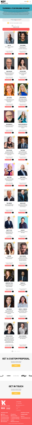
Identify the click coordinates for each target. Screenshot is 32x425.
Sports (13, 420)
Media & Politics (14, 415)
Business (3, 414)
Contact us (13, 20)
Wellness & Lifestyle (15, 421)
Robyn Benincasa (23, 97)
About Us (22, 416)
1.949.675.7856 (19, 403)
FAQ (17, 408)
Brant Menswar (23, 256)
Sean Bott (23, 230)
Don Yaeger (23, 150)
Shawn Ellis (22, 283)
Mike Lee (9, 45)
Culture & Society (5, 415)
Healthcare (14, 414)
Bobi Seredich (9, 309)
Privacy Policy (19, 410)
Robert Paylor (9, 230)
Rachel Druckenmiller (22, 124)
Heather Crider (23, 71)
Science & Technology (15, 418)
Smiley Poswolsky (22, 336)
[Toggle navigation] (30, 1)
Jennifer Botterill (9, 283)
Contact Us (18, 406)
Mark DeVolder (9, 71)
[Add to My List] (14, 32)
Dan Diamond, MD (9, 124)
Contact (16, 365)
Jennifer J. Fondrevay (22, 309)
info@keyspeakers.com (21, 405)
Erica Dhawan (22, 45)
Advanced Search (24, 414)
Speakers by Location (25, 412)
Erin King (9, 256)
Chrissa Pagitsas (9, 336)
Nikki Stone (9, 177)
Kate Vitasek (9, 97)
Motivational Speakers (15, 417)
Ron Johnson (9, 203)
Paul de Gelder (9, 150)
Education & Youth (5, 420)
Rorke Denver (22, 177)
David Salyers (22, 203)
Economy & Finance (5, 418)
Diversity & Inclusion (5, 417)
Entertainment (4, 421)
